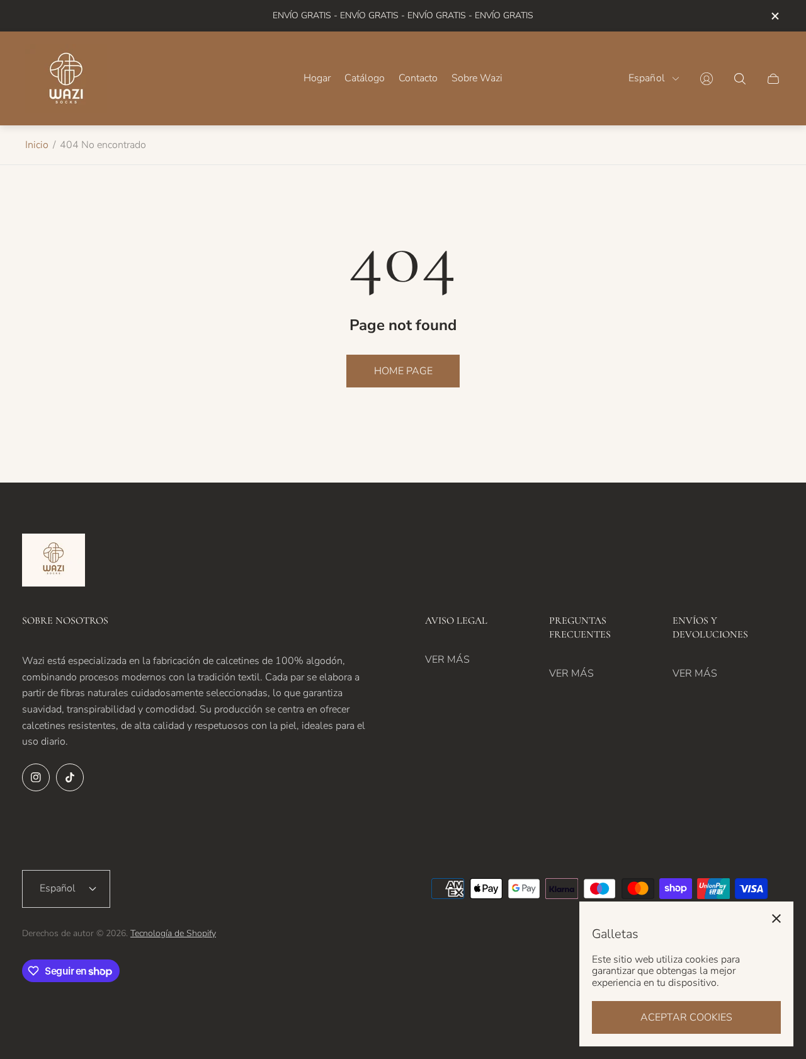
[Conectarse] (706, 79)
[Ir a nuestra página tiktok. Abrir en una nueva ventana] (70, 777)
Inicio (36, 145)
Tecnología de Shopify (173, 933)
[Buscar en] (740, 79)
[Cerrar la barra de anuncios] (774, 16)
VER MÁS (447, 660)
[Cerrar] (776, 918)
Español (646, 78)
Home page (403, 371)
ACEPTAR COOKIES (686, 1017)
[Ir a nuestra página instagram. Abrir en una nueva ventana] (36, 777)
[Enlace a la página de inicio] (53, 561)
